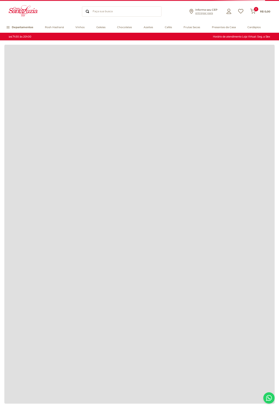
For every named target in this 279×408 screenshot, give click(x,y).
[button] (203, 11)
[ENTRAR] (227, 11)
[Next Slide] (267, 36)
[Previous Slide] (12, 36)
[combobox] (122, 11)
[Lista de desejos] (240, 12)
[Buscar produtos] (87, 11)
